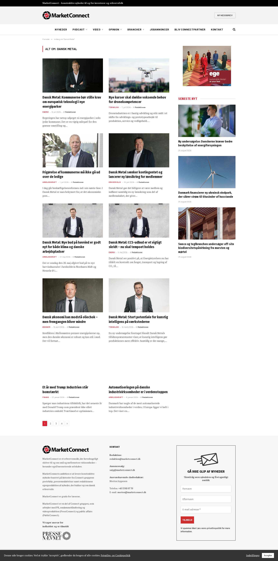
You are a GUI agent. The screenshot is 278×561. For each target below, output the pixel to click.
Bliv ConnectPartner (190, 29)
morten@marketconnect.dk (131, 492)
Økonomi (46, 327)
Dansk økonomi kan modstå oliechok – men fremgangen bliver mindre (70, 319)
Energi (45, 112)
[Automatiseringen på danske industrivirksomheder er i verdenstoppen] (139, 366)
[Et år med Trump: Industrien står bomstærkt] (72, 366)
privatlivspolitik (214, 528)
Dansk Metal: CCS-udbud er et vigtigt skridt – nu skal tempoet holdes (135, 244)
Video (96, 29)
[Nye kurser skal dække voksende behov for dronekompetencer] (139, 75)
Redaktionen (70, 112)
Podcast (78, 29)
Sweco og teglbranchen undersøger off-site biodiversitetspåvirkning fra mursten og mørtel (206, 248)
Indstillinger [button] (252, 555)
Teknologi (114, 107)
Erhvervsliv (115, 182)
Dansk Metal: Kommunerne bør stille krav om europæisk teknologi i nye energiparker (71, 102)
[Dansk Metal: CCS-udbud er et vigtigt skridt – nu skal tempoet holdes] (139, 220)
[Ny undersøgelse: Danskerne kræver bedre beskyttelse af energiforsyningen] (207, 121)
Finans (45, 397)
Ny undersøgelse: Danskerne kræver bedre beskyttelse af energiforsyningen (205, 143)
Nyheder (61, 29)
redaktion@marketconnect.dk (125, 458)
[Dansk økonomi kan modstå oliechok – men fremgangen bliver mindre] (72, 295)
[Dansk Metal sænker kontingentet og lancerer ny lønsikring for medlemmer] (139, 150)
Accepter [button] (268, 555)
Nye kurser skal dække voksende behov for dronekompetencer (137, 99)
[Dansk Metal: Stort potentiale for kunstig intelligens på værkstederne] (139, 295)
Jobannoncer (159, 29)
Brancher (134, 29)
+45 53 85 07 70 (125, 488)
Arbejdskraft (49, 182)
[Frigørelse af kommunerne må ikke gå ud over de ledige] (72, 150)
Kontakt (217, 29)
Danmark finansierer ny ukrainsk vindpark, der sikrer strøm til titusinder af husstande (205, 194)
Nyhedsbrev (225, 15)
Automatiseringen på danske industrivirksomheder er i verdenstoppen (138, 389)
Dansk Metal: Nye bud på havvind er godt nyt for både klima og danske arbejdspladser (71, 247)
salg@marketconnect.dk (122, 469)
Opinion (114, 29)
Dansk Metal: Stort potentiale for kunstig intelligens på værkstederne (138, 319)
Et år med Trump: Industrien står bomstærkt (65, 389)
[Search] (234, 29)
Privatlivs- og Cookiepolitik (115, 555)
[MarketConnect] (65, 15)
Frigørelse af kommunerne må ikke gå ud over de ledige (71, 174)
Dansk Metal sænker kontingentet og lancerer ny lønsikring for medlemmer (135, 174)
